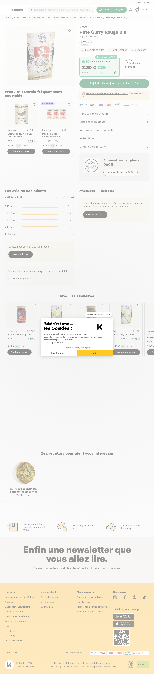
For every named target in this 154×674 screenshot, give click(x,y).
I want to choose (59, 353)
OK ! (95, 353)
